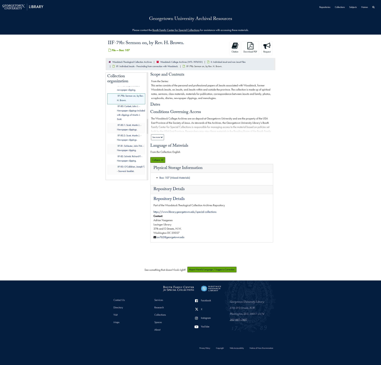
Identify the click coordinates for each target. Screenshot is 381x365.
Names (364, 7)
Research (159, 307)
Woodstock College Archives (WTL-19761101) (181, 62)
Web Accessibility (237, 348)
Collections (340, 7)
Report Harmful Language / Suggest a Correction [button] (212, 269)
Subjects (353, 7)
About (157, 329)
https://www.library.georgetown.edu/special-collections (184, 212)
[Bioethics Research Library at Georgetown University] (211, 288)
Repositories (324, 7)
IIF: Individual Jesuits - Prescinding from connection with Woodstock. (147, 66)
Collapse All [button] (157, 159)
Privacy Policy (204, 348)
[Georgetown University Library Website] (22, 6)
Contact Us (119, 300)
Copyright (220, 348)
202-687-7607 (238, 320)
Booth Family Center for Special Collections (175, 30)
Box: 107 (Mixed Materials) (174, 178)
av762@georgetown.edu (170, 237)
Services (158, 300)
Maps (116, 322)
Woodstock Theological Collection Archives (132, 62)
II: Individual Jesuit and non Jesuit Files (228, 62)
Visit (115, 314)
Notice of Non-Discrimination (261, 348)
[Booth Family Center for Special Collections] (178, 288)
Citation (235, 51)
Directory (118, 307)
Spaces (158, 322)
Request (267, 51)
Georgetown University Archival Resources (190, 19)
